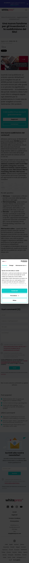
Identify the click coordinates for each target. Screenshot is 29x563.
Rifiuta (14, 300)
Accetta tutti (14, 290)
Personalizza (13, 295)
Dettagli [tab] (11, 265)
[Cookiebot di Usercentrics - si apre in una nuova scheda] (20, 261)
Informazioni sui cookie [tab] (22, 265)
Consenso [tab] (4, 265)
